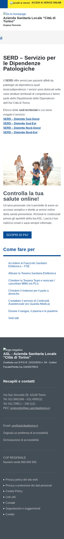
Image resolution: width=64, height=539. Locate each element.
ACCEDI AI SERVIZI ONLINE (46, 2)
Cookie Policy (14, 491)
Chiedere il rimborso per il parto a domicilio (28, 292)
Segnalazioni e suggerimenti (23, 508)
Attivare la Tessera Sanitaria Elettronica (32, 273)
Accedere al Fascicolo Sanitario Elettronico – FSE (27, 265)
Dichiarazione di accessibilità (21, 439)
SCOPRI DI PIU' (17, 235)
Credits (10, 514)
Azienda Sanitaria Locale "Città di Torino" (29, 19)
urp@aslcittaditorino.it (25, 425)
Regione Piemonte (12, 25)
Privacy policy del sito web (22, 479)
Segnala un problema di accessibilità (25, 432)
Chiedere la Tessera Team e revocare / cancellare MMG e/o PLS (31, 282)
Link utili (11, 497)
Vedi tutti (13, 318)
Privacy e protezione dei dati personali (29, 485)
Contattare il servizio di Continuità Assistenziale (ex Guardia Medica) (29, 302)
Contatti (10, 502)
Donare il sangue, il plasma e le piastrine (33, 311)
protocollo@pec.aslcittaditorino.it (30, 408)
